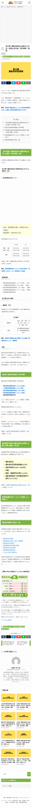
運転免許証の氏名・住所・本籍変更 (13, 541)
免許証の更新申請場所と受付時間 (14, 127)
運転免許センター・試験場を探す (10, 56)
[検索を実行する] (29, 774)
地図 (5, 230)
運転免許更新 (27, 56)
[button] (3, 82)
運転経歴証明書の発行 (9, 550)
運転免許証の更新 (8, 538)
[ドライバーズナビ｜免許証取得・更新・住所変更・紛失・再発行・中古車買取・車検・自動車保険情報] (16, 2)
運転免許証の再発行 (8, 543)
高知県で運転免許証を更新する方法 (16, 485)
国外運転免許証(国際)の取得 (11, 545)
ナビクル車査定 (7, 620)
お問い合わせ (15, 797)
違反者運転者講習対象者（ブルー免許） (14, 390)
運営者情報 (9, 797)
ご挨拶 (4, 797)
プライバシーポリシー (24, 797)
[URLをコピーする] (28, 82)
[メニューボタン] (2, 2)
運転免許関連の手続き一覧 (12, 140)
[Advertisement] (16, 25)
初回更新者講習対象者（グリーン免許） (14, 392)
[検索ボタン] (29, 2)
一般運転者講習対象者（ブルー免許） (13, 388)
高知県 (20, 56)
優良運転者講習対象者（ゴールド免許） (14, 385)
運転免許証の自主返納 (9, 547)
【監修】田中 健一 (16, 668)
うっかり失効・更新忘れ (10, 552)
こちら (9, 102)
